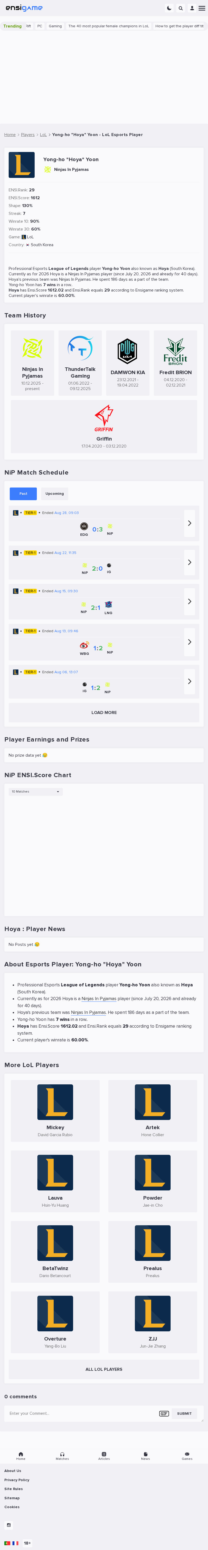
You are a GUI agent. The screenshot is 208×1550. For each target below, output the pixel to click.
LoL (30, 237)
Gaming (44, 26)
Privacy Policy (16, 1480)
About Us (12, 1470)
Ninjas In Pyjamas (84, 274)
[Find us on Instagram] (8, 1525)
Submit (184, 1413)
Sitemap (12, 1498)
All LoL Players (104, 1369)
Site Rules (13, 1489)
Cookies (12, 1507)
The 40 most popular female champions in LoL (97, 26)
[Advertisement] (104, 77)
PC (29, 26)
